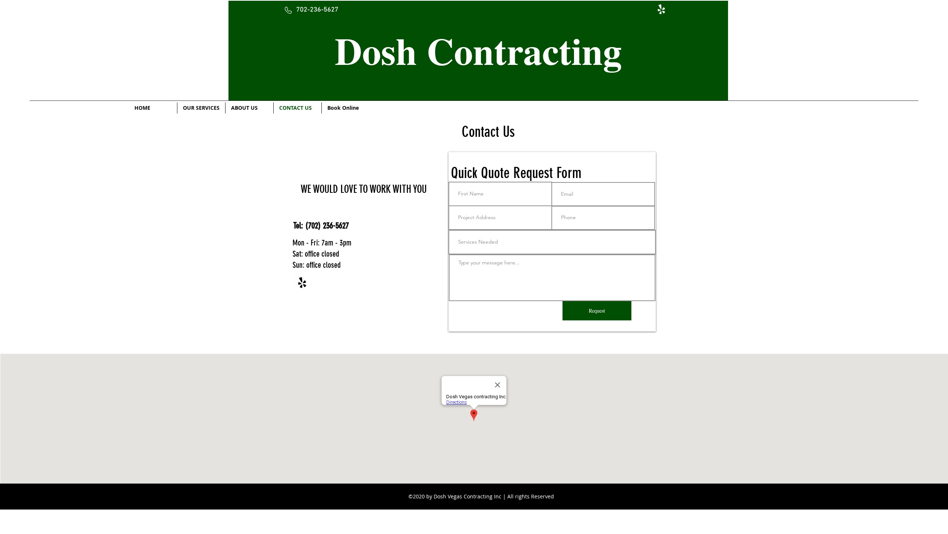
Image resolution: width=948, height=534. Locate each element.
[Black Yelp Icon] (302, 282)
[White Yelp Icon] (661, 9)
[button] (478, 50)
